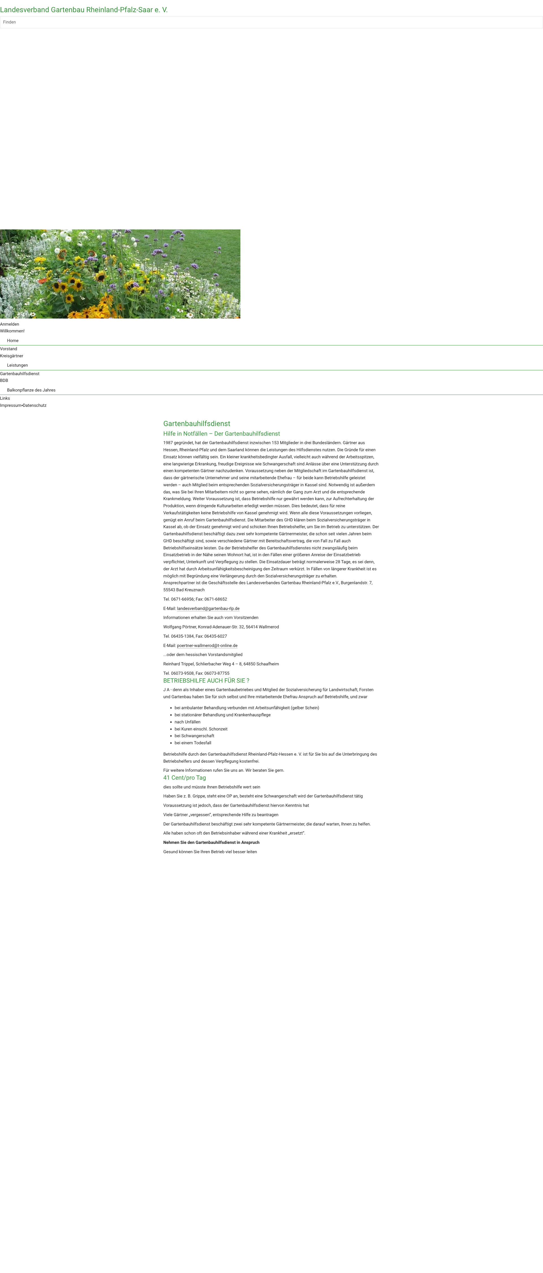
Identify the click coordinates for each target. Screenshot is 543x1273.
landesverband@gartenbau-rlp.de (208, 608)
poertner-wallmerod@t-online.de (207, 645)
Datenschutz (35, 405)
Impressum (10, 405)
